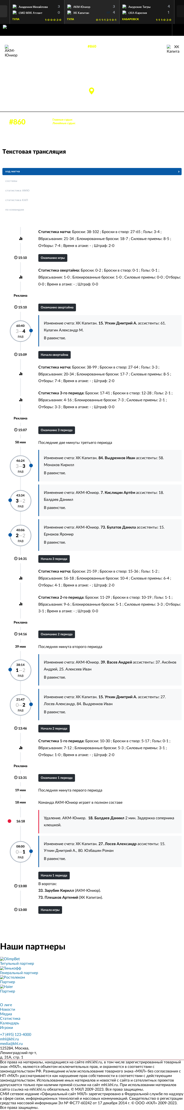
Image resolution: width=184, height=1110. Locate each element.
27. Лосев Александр (155, 85)
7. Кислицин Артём (18, 73)
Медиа (6, 1014)
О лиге (6, 1005)
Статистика (10, 1019)
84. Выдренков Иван (155, 75)
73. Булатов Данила (19, 79)
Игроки (6, 1028)
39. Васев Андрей (17, 84)
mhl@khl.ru (9, 1039)
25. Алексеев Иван (75, 669)
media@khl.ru (11, 1044)
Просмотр (37, 6)
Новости (7, 1009)
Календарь (9, 1023)
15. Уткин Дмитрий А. (155, 70)
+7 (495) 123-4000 (15, 1035)
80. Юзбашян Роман (96, 851)
